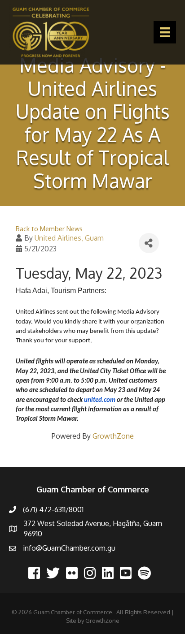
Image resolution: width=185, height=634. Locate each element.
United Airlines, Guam (69, 237)
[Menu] (165, 32)
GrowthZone (113, 435)
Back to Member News (49, 228)
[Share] (149, 243)
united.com (99, 400)
